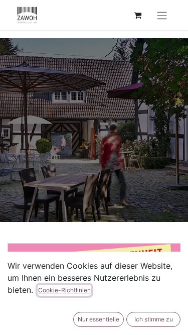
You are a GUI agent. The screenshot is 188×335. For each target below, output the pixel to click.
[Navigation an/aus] (161, 15)
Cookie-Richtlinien (64, 290)
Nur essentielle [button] (98, 319)
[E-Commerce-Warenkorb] (137, 15)
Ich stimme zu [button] (153, 319)
